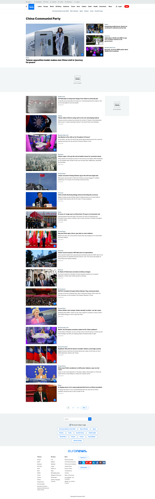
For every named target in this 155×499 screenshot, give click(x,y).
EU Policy (58, 6)
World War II (63, 436)
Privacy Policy (68, 468)
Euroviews (102, 6)
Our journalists (41, 484)
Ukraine (86, 11)
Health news (61, 96)
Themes (39, 456)
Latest (40, 6)
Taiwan (60, 115)
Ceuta (91, 11)
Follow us (53, 468)
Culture (84, 6)
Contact (67, 473)
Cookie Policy (68, 466)
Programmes (40, 481)
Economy (60, 154)
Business (66, 6)
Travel (73, 6)
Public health (92, 432)
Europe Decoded (62, 346)
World (52, 6)
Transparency (68, 470)
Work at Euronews (69, 475)
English (29, 1)
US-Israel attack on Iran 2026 (60, 11)
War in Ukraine (74, 11)
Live (127, 6)
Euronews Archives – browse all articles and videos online (43, 488)
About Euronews (69, 459)
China (27, 57)
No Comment (61, 289)
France (82, 436)
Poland (73, 436)
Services (53, 456)
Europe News (61, 173)
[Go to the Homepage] (31, 7)
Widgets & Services (56, 475)
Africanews (54, 477)
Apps (52, 470)
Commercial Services (70, 461)
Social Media (91, 436)
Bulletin (53, 461)
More (66, 456)
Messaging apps (55, 473)
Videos (39, 479)
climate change (77, 440)
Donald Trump (99, 11)
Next (78, 6)
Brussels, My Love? (110, 47)
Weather (53, 464)
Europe (46, 6)
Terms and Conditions (70, 464)
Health (95, 6)
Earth (90, 6)
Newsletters (83, 467)
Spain (81, 11)
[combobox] (83, 2)
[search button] (75, 2)
